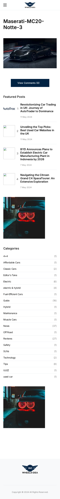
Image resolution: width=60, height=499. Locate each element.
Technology (9, 357)
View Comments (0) (29, 82)
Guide (6, 300)
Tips (5, 363)
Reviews (7, 338)
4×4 (5, 256)
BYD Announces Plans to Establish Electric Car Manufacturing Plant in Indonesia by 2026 (36, 154)
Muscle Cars (9, 319)
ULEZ (6, 370)
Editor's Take (10, 275)
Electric (7, 281)
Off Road (8, 332)
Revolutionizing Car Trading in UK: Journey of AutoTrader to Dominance (38, 108)
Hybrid (6, 306)
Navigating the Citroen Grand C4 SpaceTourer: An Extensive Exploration (37, 178)
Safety (6, 344)
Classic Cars (9, 268)
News (6, 325)
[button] (5, 5)
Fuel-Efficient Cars (13, 294)
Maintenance (10, 313)
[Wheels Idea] (26, 478)
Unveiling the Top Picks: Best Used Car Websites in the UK (37, 130)
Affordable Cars (11, 262)
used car (8, 376)
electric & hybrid (12, 287)
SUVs (6, 351)
